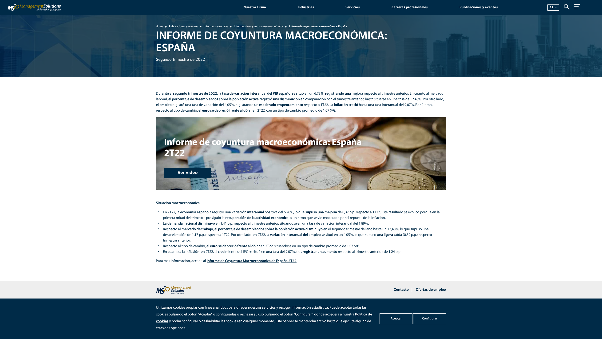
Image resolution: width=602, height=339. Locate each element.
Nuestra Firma (254, 7)
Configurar (429, 318)
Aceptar (396, 318)
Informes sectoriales (216, 26)
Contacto (401, 290)
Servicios (352, 7)
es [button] (551, 7)
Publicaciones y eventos (478, 7)
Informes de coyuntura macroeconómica (258, 26)
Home (159, 26)
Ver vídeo (188, 172)
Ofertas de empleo (431, 290)
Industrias (306, 7)
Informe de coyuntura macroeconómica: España (318, 26)
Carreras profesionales (410, 7)
